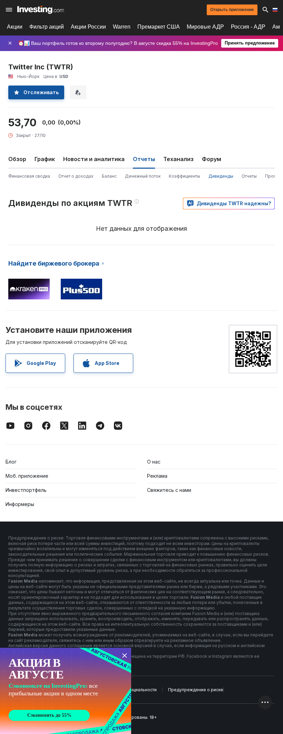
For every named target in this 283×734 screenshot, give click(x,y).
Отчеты (249, 176)
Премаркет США (158, 27)
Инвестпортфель (26, 490)
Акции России (88, 27)
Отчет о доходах (76, 176)
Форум (211, 159)
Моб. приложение (27, 476)
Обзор (17, 159)
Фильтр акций (46, 27)
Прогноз (273, 176)
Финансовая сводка (29, 176)
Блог (11, 462)
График (45, 159)
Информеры (20, 504)
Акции (14, 27)
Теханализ (178, 159)
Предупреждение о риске (195, 689)
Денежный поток (142, 176)
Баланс (109, 176)
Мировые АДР (205, 27)
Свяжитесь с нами (169, 490)
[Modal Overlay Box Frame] (65, 691)
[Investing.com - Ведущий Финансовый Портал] (40, 10)
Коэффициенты (184, 176)
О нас (153, 462)
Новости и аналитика (94, 159)
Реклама (157, 476)
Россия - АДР (248, 27)
